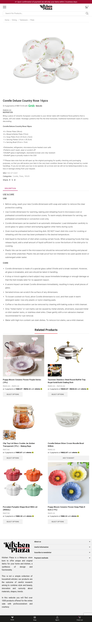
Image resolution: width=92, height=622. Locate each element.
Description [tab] (10, 188)
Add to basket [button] (68, 458)
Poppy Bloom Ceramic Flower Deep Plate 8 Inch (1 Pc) (66, 508)
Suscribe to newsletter (42, 552)
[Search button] (87, 13)
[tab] (10, 188)
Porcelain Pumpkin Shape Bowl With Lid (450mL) (20, 508)
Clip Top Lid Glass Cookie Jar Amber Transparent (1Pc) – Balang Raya (19, 444)
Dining (14, 20)
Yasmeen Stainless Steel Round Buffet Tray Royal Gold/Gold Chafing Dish (67, 381)
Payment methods (41, 558)
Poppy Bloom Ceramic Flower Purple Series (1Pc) (22, 381)
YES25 (27, 176)
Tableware (24, 20)
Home (7, 20)
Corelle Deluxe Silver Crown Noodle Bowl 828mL (66, 444)
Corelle (15, 176)
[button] (62, 541)
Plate (32, 20)
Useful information (41, 547)
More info (39, 106)
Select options (13, 394)
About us (37, 542)
